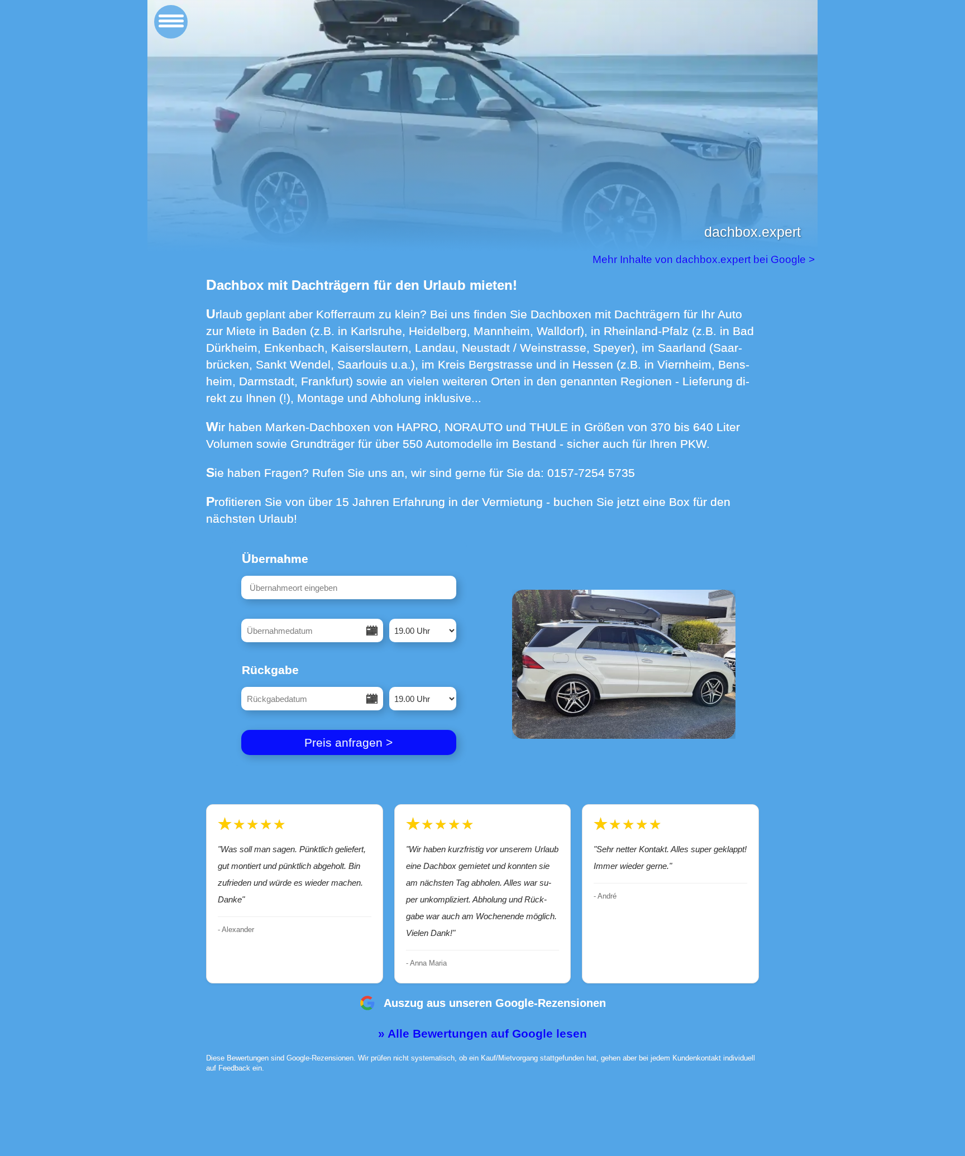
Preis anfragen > (348, 742)
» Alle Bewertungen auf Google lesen (482, 1033)
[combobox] (348, 587)
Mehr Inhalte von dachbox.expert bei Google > (705, 259)
